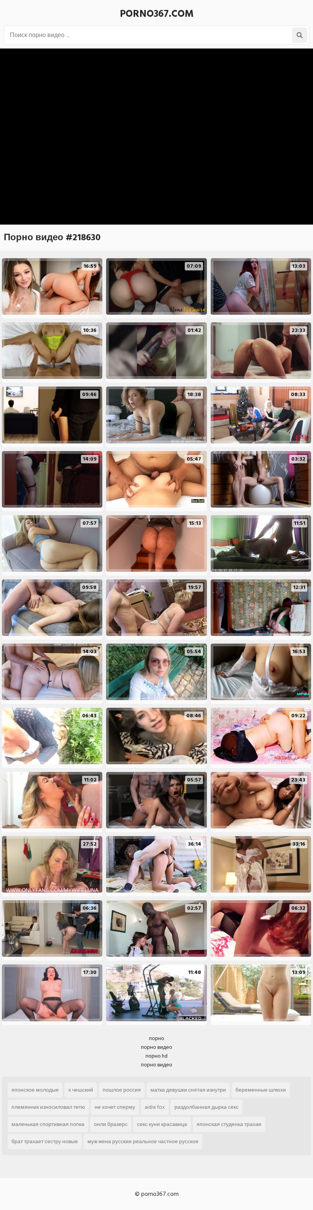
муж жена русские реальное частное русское (142, 1141)
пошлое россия (122, 1089)
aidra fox (155, 1107)
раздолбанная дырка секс (206, 1107)
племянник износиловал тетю (48, 1107)
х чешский (80, 1089)
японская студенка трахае (229, 1124)
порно (156, 1038)
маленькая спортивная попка (47, 1124)
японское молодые (35, 1089)
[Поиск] (299, 35)
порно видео (156, 1047)
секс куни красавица (162, 1124)
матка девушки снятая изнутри (188, 1089)
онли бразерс (110, 1124)
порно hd (156, 1055)
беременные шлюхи (261, 1089)
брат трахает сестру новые (44, 1141)
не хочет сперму (115, 1107)
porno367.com (157, 14)
